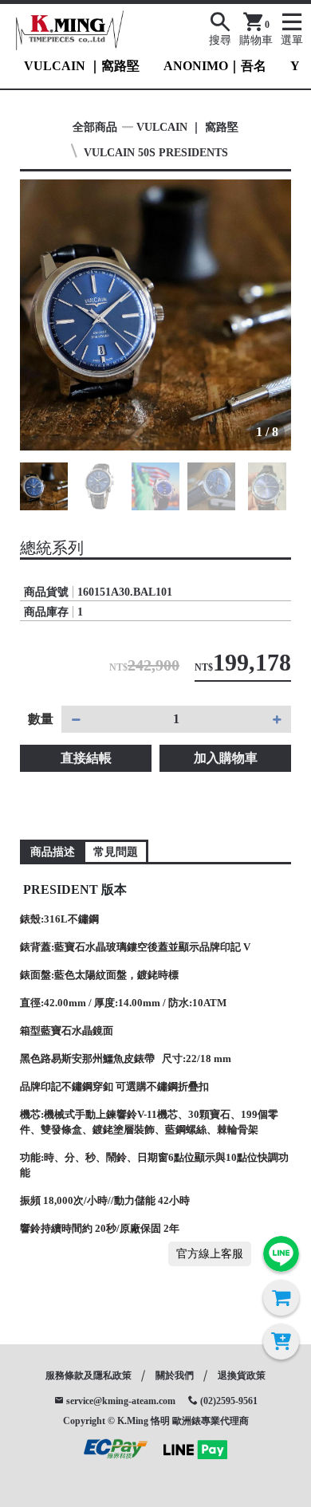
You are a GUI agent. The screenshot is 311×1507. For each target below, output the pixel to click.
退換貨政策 (242, 1375)
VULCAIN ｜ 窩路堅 (187, 127)
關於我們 (175, 1375)
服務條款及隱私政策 (88, 1375)
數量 (40, 719)
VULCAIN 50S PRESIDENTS (156, 153)
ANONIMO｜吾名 (214, 66)
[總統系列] (155, 315)
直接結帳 (86, 758)
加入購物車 (226, 758)
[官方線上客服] (281, 1254)
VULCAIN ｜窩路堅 (82, 66)
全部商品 (95, 127)
